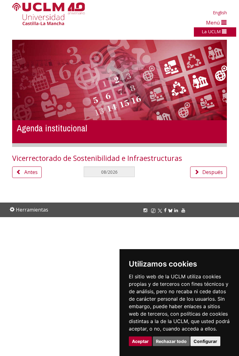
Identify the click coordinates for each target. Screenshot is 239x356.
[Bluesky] (171, 210)
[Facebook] (166, 210)
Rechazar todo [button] (171, 341)
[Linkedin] (176, 210)
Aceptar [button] (140, 341)
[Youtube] (184, 210)
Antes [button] (31, 172)
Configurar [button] (205, 341)
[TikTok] (154, 210)
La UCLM (212, 31)
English (220, 13)
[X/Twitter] (161, 210)
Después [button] (212, 172)
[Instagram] (146, 210)
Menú (213, 22)
